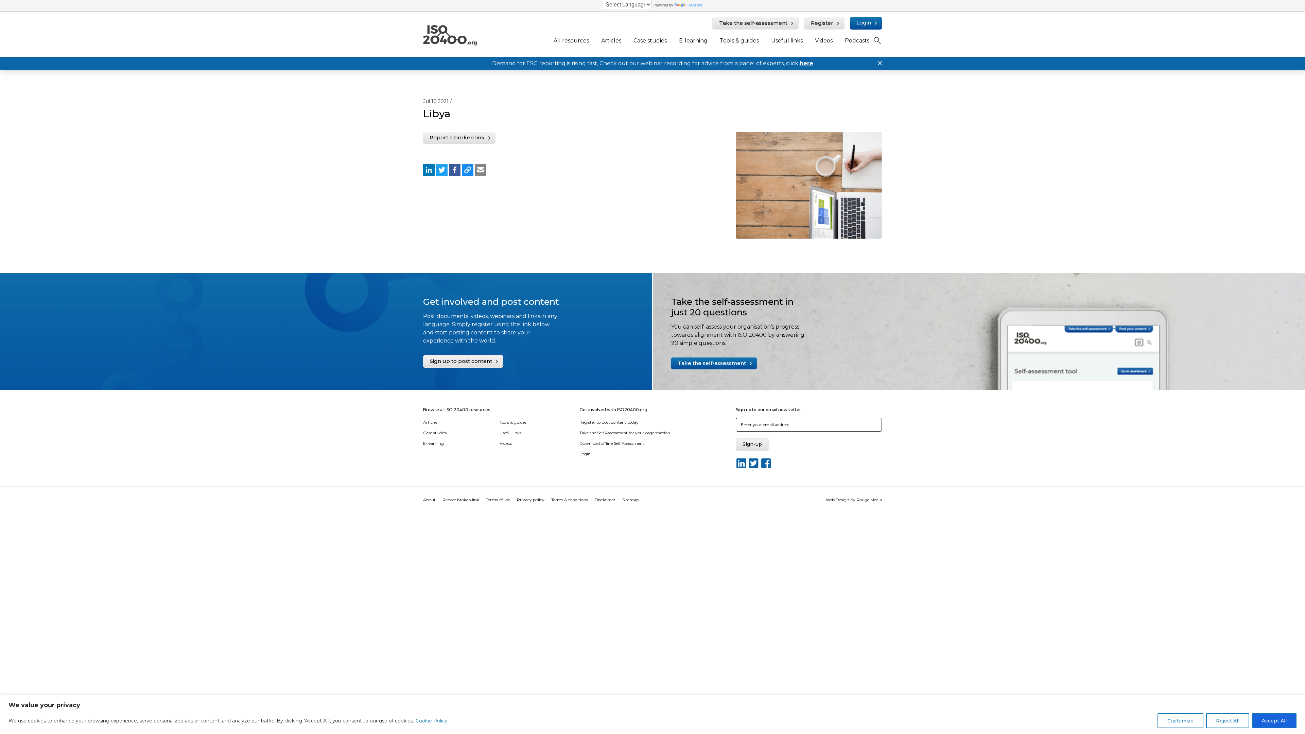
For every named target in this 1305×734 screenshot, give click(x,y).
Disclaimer (605, 499)
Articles (611, 40)
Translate (694, 5)
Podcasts (857, 40)
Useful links (787, 40)
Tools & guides (739, 40)
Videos (824, 40)
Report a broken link (457, 137)
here (806, 63)
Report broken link (460, 499)
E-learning (693, 40)
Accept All (1274, 721)
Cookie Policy (432, 721)
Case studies (650, 40)
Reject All (1227, 721)
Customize (1180, 721)
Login (863, 22)
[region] (652, 714)
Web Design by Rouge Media (854, 499)
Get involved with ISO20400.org (613, 409)
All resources (571, 40)
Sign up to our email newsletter (768, 409)
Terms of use (498, 499)
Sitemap (630, 499)
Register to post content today (609, 422)
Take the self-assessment (753, 23)
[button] (429, 170)
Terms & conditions (569, 499)
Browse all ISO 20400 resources (456, 409)
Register (822, 23)
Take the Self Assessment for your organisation (624, 432)
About (429, 499)
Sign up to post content (461, 361)
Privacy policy (530, 499)
